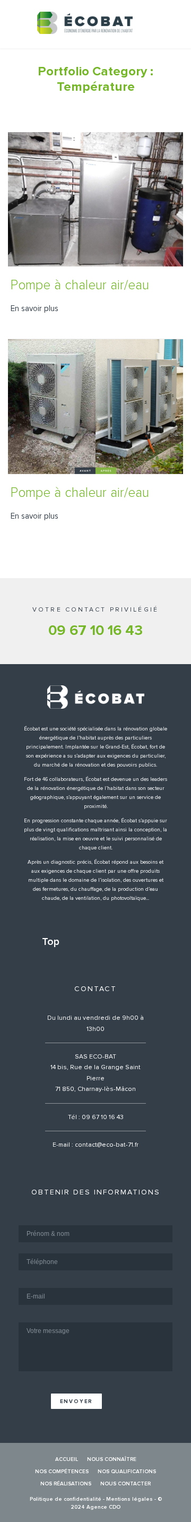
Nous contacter (125, 1483)
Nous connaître (111, 1459)
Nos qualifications (127, 1471)
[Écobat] (85, 23)
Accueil (66, 1459)
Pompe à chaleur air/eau (80, 285)
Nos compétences (62, 1471)
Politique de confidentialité (65, 1499)
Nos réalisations (65, 1483)
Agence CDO (103, 1507)
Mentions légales (129, 1499)
